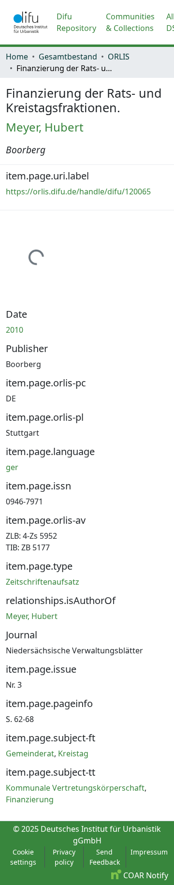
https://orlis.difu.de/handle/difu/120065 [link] (78, 191)
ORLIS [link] (119, 56)
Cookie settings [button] (23, 857)
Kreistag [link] (73, 753)
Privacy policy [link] (64, 857)
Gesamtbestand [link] (68, 56)
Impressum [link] (149, 851)
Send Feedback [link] (104, 857)
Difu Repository (76, 22)
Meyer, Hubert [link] (45, 127)
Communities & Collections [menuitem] (130, 22)
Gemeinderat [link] (30, 753)
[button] (30, 22)
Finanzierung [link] (30, 799)
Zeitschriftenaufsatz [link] (42, 581)
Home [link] (17, 56)
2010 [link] (14, 329)
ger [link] (12, 467)
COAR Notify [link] (144, 875)
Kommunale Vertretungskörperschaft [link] (75, 787)
